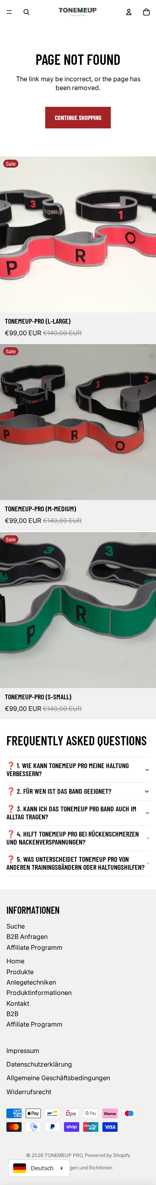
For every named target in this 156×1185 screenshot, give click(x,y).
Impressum (22, 1051)
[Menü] (9, 12)
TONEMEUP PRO (63, 1155)
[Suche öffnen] (26, 12)
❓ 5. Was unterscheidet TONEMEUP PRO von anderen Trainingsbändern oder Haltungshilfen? (75, 863)
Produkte (20, 972)
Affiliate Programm (34, 947)
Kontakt (17, 1003)
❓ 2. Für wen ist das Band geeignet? (58, 791)
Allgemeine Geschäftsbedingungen (58, 1078)
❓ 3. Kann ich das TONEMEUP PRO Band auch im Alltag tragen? (71, 812)
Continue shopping (78, 117)
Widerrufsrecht (28, 1092)
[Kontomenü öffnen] (129, 12)
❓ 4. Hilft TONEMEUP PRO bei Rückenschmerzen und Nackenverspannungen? (72, 837)
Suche (15, 926)
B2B (12, 1014)
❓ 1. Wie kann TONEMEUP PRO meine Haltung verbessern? (67, 769)
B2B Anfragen (27, 937)
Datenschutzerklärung (39, 1064)
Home (15, 961)
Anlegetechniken (31, 982)
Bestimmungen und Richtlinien (78, 1168)
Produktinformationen (39, 993)
